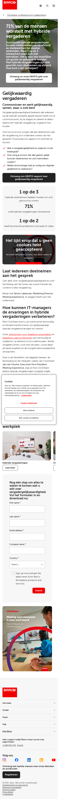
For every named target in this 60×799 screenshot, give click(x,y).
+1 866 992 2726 (12, 745)
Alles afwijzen (29, 410)
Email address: (16, 530)
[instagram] (4, 760)
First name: (15, 503)
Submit (38, 590)
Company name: (17, 544)
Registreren (11, 774)
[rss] (41, 760)
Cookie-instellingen (29, 403)
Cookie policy (26, 395)
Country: (14, 558)
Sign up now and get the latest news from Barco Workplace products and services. (28, 578)
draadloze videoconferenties (17, 338)
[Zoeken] (47, 5)
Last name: (15, 517)
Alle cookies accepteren (29, 418)
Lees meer (10, 468)
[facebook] (16, 760)
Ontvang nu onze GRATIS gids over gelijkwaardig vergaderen (29, 78)
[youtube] (53, 760)
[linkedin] (29, 760)
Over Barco (7, 731)
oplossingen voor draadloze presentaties (30, 334)
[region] (28, 399)
